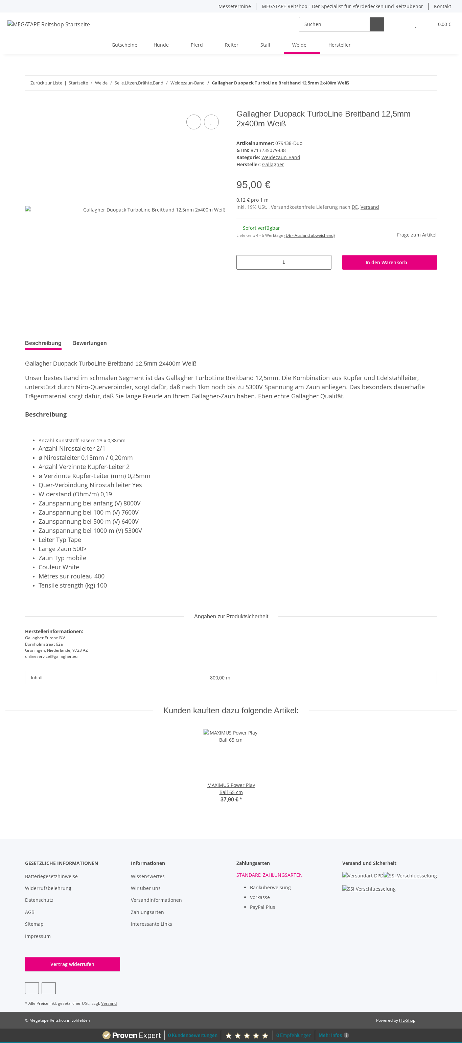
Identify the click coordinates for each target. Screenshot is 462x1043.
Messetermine (234, 6)
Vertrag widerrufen (72, 964)
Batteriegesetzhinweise (51, 876)
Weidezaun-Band (280, 157)
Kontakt (442, 6)
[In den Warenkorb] (30, 105)
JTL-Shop (407, 1020)
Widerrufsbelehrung (48, 888)
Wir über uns (146, 888)
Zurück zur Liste (46, 83)
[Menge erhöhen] (324, 262)
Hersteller (339, 45)
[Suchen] (377, 24)
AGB (29, 912)
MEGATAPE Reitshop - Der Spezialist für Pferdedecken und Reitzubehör (342, 6)
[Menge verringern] (244, 262)
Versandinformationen (156, 900)
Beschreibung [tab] (43, 343)
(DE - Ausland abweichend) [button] (309, 235)
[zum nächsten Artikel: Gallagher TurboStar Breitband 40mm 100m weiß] (429, 83)
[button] (402, 24)
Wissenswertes (148, 876)
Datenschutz (39, 900)
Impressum (38, 936)
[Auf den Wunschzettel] (211, 122)
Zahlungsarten (147, 912)
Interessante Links (151, 924)
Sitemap (34, 924)
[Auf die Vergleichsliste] (193, 122)
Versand (370, 207)
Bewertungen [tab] (89, 343)
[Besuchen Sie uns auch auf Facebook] (32, 988)
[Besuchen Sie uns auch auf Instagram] (48, 988)
